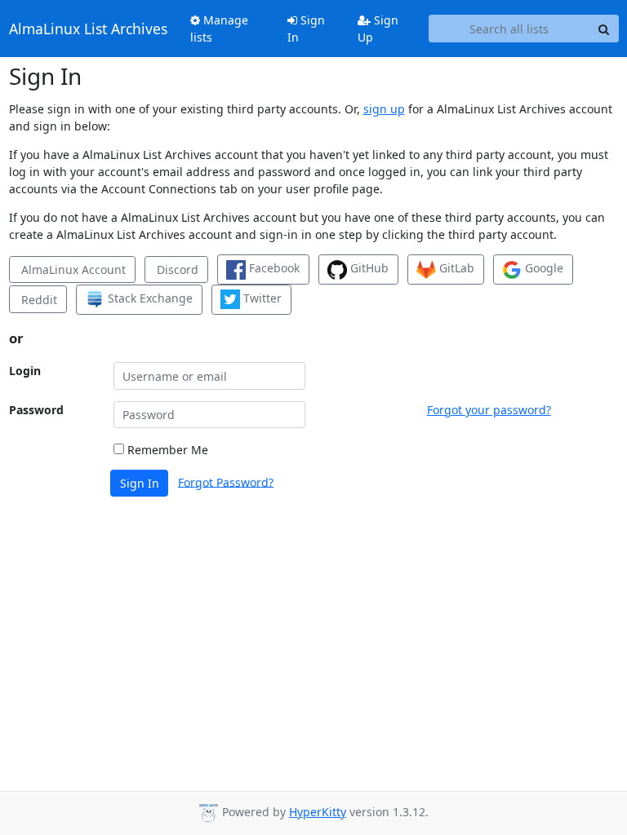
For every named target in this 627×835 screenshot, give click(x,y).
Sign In (306, 28)
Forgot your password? (489, 410)
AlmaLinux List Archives (88, 28)
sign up (384, 109)
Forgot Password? (225, 481)
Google (542, 268)
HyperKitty (317, 812)
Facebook (273, 268)
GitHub (368, 268)
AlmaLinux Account (72, 269)
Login (25, 370)
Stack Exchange (148, 298)
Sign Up (378, 28)
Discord (175, 269)
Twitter (261, 298)
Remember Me (166, 449)
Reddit (37, 299)
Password (36, 410)
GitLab (455, 268)
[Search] (604, 28)
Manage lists (219, 28)
